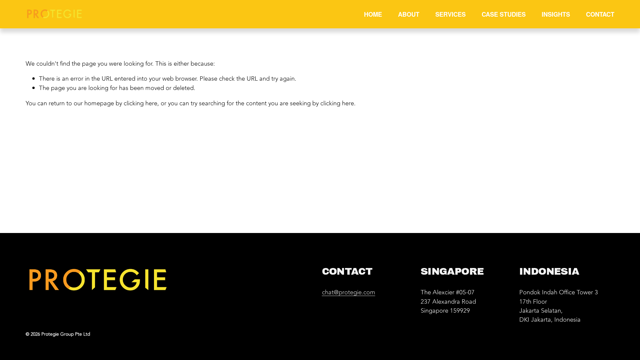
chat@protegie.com (348, 292)
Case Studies (504, 14)
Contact (600, 14)
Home (373, 14)
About (408, 14)
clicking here (140, 103)
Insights (556, 14)
